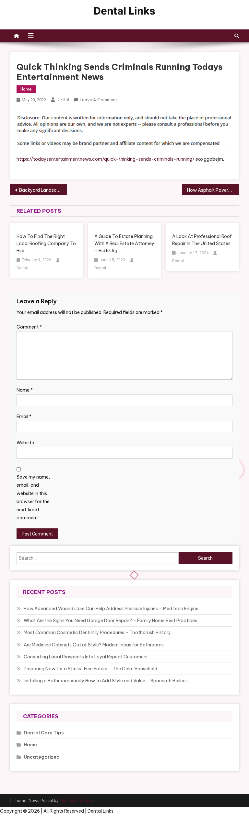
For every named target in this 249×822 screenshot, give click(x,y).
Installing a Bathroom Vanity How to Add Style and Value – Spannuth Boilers (105, 681)
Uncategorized (42, 757)
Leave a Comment (98, 99)
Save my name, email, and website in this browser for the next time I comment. (33, 497)
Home (26, 89)
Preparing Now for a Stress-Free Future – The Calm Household (90, 669)
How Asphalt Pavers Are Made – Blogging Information (213, 190)
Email (24, 416)
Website (25, 443)
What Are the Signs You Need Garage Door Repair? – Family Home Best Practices (110, 620)
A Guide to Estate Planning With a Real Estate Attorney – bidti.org (124, 243)
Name (25, 390)
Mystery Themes (76, 800)
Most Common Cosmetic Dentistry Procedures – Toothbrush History (97, 632)
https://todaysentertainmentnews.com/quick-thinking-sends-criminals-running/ (106, 159)
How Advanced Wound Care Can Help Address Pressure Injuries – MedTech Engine (111, 608)
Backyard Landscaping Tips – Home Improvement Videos (43, 190)
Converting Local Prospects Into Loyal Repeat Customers (86, 657)
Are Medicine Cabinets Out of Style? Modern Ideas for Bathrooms (94, 645)
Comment (29, 327)
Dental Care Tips (44, 733)
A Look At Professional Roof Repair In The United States (202, 239)
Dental (62, 99)
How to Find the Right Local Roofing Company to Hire (46, 243)
